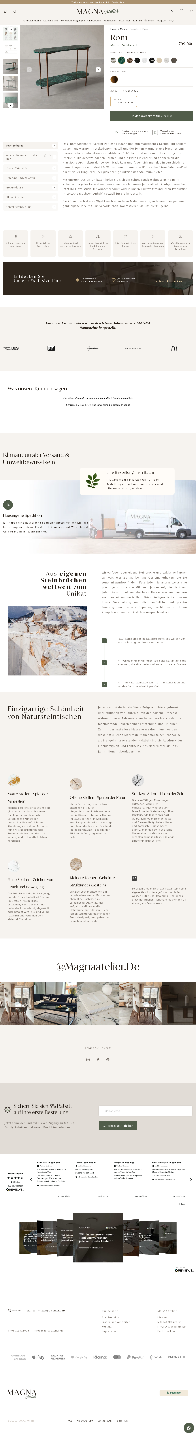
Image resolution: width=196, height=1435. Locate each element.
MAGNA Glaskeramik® (171, 1327)
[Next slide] (98, 69)
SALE (121, 20)
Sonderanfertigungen (73, 20)
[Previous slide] (29, 69)
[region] (111, 1179)
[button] (98, 405)
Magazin (161, 20)
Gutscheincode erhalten (118, 1125)
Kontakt (137, 20)
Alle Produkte (110, 1318)
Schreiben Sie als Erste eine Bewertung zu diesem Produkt (98, 405)
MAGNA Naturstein (169, 1322)
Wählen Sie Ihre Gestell (120, 69)
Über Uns (150, 20)
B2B (128, 20)
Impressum (109, 1331)
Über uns (163, 1318)
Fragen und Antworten (116, 1322)
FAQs (172, 20)
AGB (70, 1421)
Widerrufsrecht (85, 1421)
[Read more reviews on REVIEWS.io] (15, 1190)
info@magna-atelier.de (49, 1331)
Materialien (110, 20)
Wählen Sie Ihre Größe (120, 88)
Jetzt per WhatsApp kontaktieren (46, 1311)
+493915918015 (18, 1331)
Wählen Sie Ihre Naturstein (122, 50)
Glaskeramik (94, 20)
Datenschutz (105, 1421)
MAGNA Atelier (26, 1421)
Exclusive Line (50, 20)
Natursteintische (32, 20)
